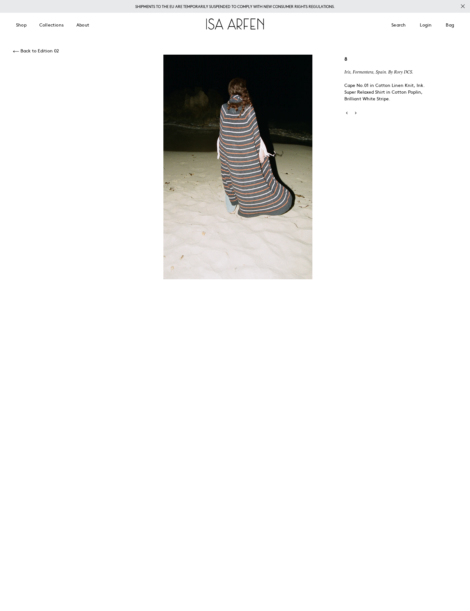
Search (398, 24)
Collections (51, 24)
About (82, 24)
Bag (450, 24)
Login (426, 24)
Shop (21, 24)
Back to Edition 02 (39, 50)
